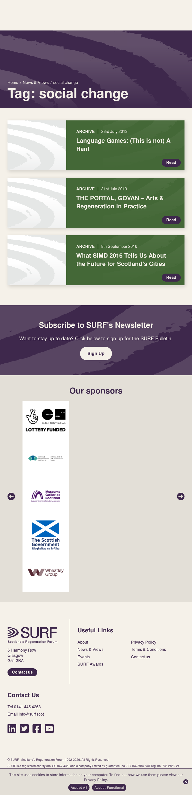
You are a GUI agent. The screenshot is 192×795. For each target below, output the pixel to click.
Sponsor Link (45, 420)
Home (33, 635)
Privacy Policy (143, 642)
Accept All (79, 788)
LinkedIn (12, 728)
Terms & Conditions (148, 649)
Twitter (24, 728)
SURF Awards (90, 664)
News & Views (91, 649)
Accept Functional (109, 788)
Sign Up (96, 353)
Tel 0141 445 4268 (24, 707)
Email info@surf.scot (26, 714)
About (83, 642)
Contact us (22, 672)
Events (84, 657)
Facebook (36, 728)
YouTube (49, 728)
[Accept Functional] (185, 781)
